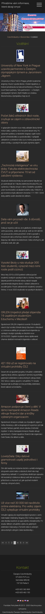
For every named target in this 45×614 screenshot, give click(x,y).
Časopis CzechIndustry (22, 612)
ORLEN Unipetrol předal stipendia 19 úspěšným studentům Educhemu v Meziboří (21, 316)
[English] (20, 600)
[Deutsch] (23, 600)
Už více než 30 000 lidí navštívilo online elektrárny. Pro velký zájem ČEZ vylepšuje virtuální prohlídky (21, 506)
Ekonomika (25, 37)
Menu (39, 5)
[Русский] (25, 600)
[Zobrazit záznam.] (20, 55)
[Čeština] (18, 600)
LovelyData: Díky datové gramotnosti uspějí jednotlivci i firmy (19, 460)
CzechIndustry (13, 37)
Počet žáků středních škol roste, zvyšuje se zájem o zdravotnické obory (20, 119)
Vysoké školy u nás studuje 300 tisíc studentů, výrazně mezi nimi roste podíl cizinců (20, 266)
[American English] (28, 600)
